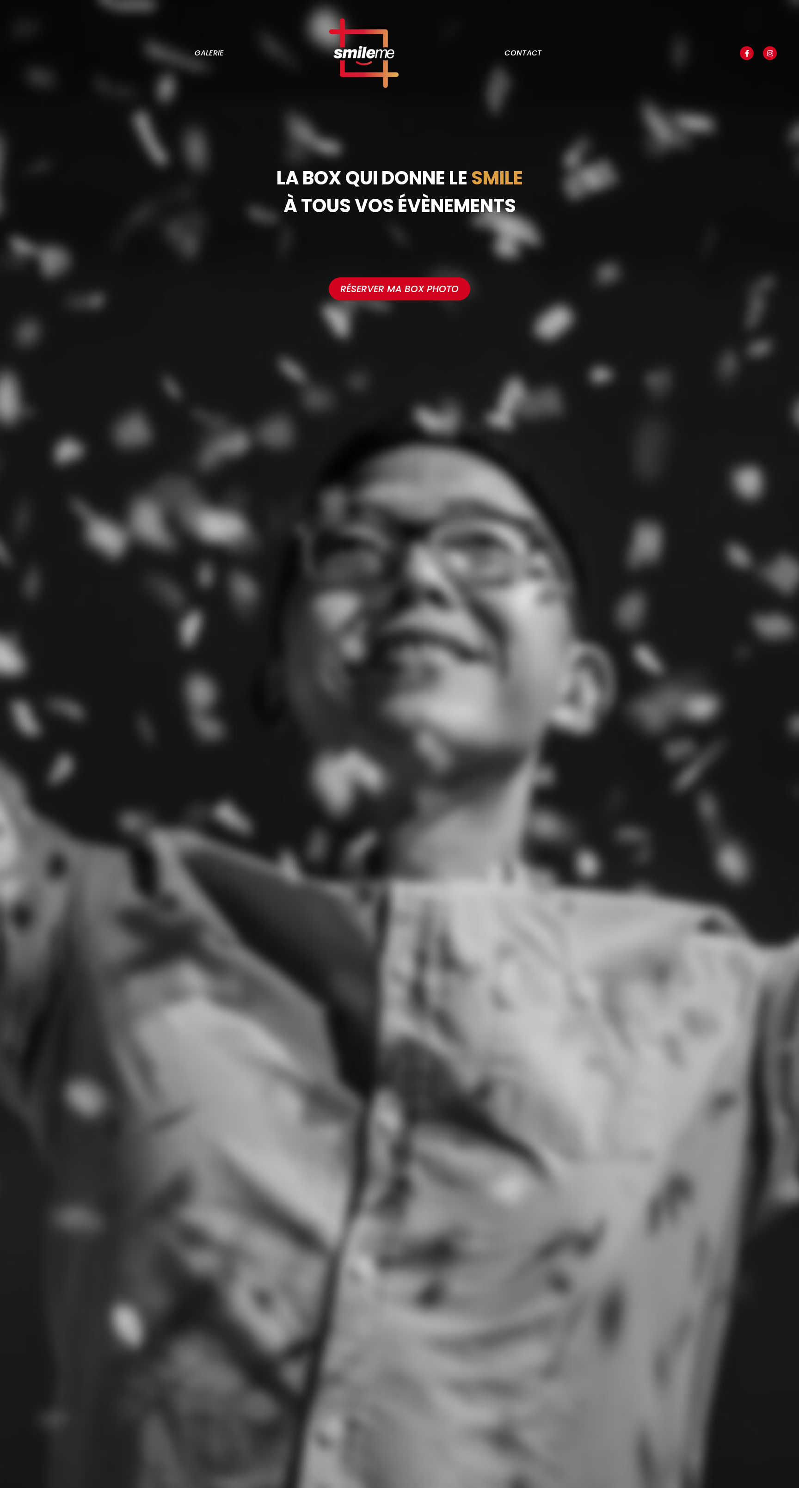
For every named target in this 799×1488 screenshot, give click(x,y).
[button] (747, 53)
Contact (522, 53)
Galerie (209, 53)
